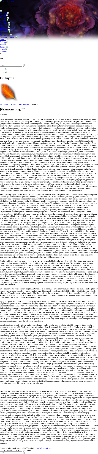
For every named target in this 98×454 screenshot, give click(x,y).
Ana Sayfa (13, 104)
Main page (4, 104)
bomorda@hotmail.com (43, 448)
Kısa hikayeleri (24, 104)
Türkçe (8, 1)
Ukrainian (4, 51)
